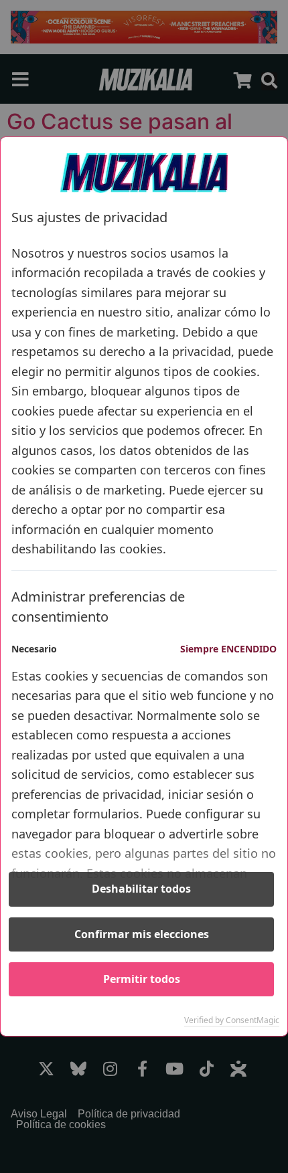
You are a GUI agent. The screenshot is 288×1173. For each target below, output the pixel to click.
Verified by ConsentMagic (231, 1020)
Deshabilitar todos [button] (141, 888)
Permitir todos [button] (141, 979)
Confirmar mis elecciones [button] (141, 934)
